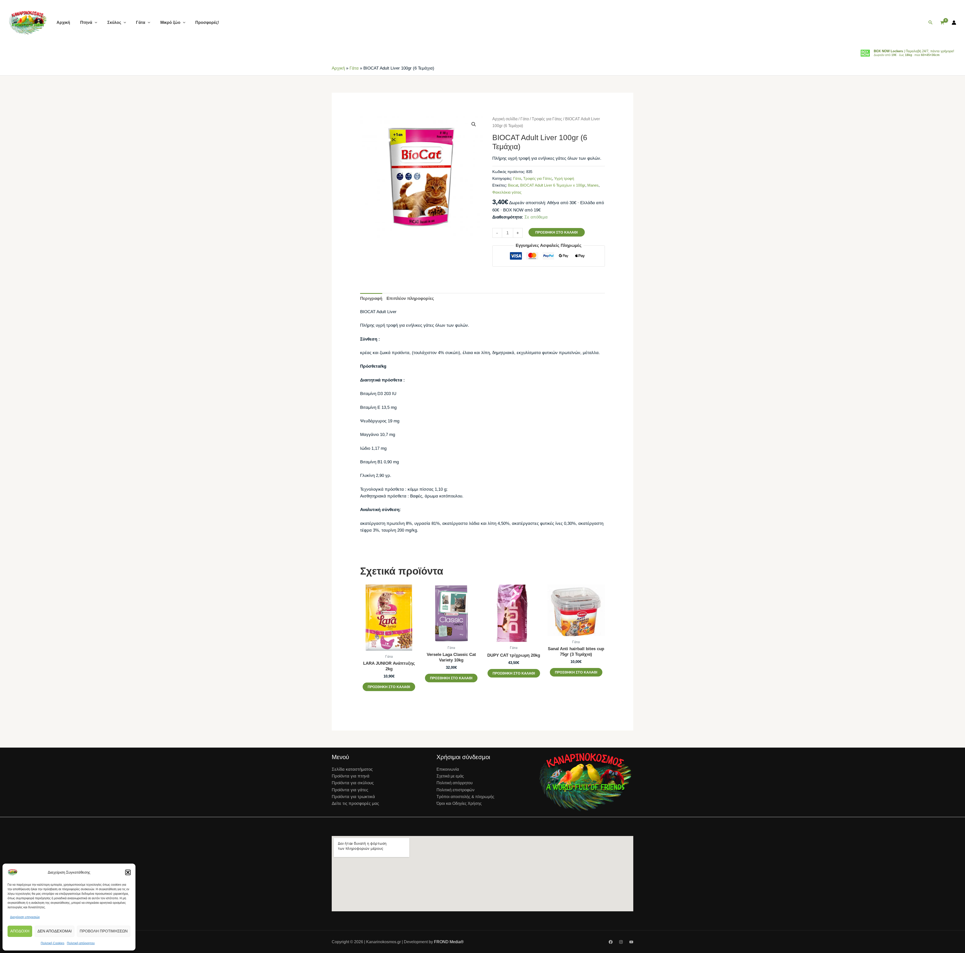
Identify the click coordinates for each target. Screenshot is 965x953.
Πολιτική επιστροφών (455, 790)
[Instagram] (621, 942)
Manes (593, 185)
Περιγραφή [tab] (371, 298)
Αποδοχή (19, 931)
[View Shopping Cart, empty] (942, 23)
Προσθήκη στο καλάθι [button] (389, 687)
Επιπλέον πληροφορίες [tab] (410, 298)
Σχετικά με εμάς (450, 776)
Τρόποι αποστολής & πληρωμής (465, 797)
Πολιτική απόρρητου (81, 943)
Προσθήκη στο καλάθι (556, 232)
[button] (127, 872)
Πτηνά (86, 22)
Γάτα (140, 22)
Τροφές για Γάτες (547, 119)
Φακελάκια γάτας (506, 192)
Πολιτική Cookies (52, 943)
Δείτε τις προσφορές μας (355, 803)
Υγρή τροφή (564, 178)
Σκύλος (114, 22)
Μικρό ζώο (170, 22)
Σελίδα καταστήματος (352, 769)
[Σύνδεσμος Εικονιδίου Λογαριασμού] (954, 22)
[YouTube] (631, 942)
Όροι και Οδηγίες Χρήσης (459, 803)
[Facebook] (611, 942)
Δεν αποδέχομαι (54, 931)
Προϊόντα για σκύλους (353, 782)
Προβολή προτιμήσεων (104, 931)
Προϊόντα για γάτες (350, 790)
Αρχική (63, 22)
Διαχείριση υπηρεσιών (25, 917)
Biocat (513, 185)
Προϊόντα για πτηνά (350, 776)
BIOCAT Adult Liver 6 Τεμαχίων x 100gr (552, 185)
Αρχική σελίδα (504, 119)
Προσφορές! (207, 22)
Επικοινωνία (448, 769)
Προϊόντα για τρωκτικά (353, 796)
